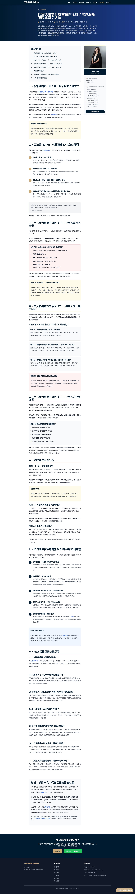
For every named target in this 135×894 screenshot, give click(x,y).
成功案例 (88, 2)
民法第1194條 (46, 150)
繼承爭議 (65, 635)
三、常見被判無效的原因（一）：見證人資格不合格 (46, 60)
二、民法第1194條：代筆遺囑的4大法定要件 (44, 57)
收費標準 (95, 2)
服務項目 (75, 2)
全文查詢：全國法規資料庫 (42, 818)
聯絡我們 (108, 2)
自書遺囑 (50, 92)
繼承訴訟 (54, 115)
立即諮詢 (57, 851)
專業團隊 (81, 2)
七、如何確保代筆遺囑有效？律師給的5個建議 (45, 74)
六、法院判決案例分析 (37, 71)
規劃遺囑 (47, 807)
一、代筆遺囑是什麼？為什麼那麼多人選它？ (44, 53)
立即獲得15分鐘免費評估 (73, 851)
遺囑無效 (43, 792)
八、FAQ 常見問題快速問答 (39, 78)
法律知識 (102, 2)
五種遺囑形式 (42, 92)
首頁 (69, 2)
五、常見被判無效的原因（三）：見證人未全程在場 (46, 67)
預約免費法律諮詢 (95, 111)
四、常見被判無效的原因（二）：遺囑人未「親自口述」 (47, 64)
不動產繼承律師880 (31, 2)
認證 (72, 617)
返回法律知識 (43, 10)
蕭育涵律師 (62, 22)
